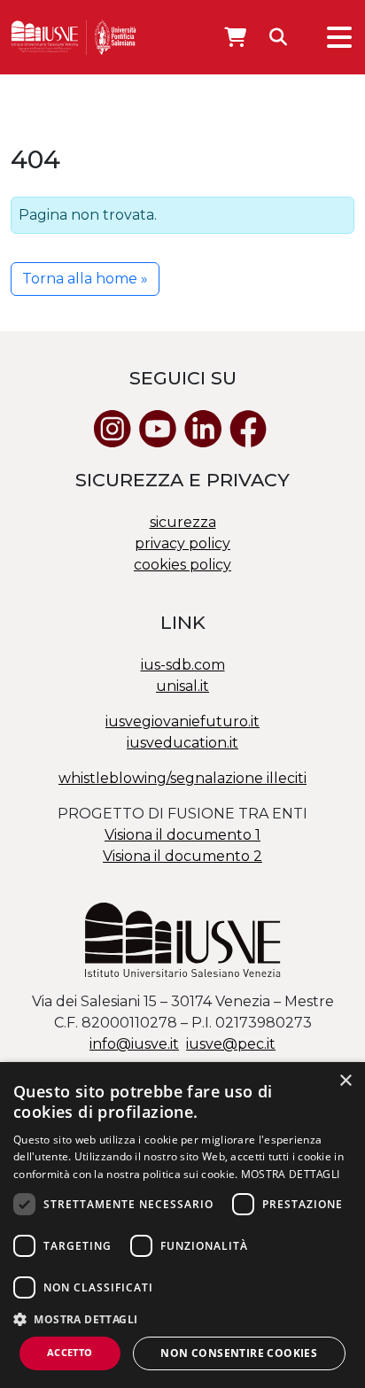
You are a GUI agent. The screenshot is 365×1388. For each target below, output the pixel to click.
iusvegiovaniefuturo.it (182, 721)
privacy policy (182, 543)
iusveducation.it (182, 742)
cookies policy (182, 564)
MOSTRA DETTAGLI (290, 1174)
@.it (231, 1043)
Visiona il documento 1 (182, 834)
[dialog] (182, 1225)
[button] (182, 1319)
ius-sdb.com (183, 664)
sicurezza (183, 522)
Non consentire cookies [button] (238, 1353)
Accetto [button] (70, 1352)
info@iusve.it (134, 1043)
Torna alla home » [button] (85, 278)
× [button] (345, 1081)
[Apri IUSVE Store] (235, 37)
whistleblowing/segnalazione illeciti (182, 778)
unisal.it (182, 686)
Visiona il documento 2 (182, 856)
